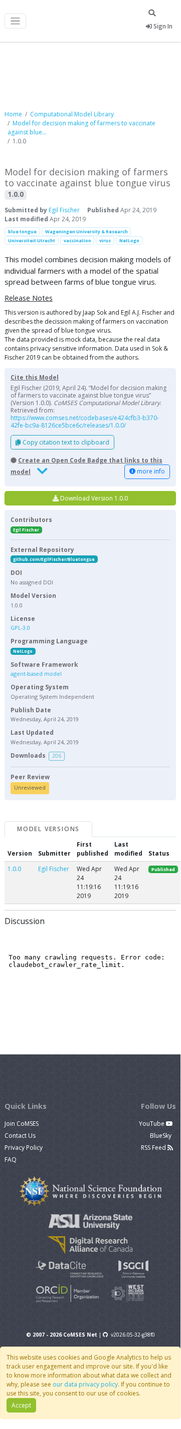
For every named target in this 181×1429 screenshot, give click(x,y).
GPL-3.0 (20, 627)
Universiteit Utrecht (31, 240)
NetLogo (129, 240)
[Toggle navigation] (15, 21)
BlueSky (161, 1135)
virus (105, 240)
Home (13, 114)
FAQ (11, 1159)
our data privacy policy (85, 1384)
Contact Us (20, 1135)
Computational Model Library (72, 114)
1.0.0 (14, 869)
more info (150, 471)
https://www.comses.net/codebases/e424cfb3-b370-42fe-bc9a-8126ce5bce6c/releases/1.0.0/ (85, 422)
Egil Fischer (64, 210)
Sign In (162, 26)
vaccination (77, 240)
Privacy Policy (24, 1147)
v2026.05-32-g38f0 (133, 1334)
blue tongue (22, 231)
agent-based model (36, 673)
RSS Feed (154, 1147)
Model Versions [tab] (48, 829)
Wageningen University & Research (86, 231)
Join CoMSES (22, 1123)
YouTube (152, 1123)
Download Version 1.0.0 (93, 498)
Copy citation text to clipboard (65, 442)
